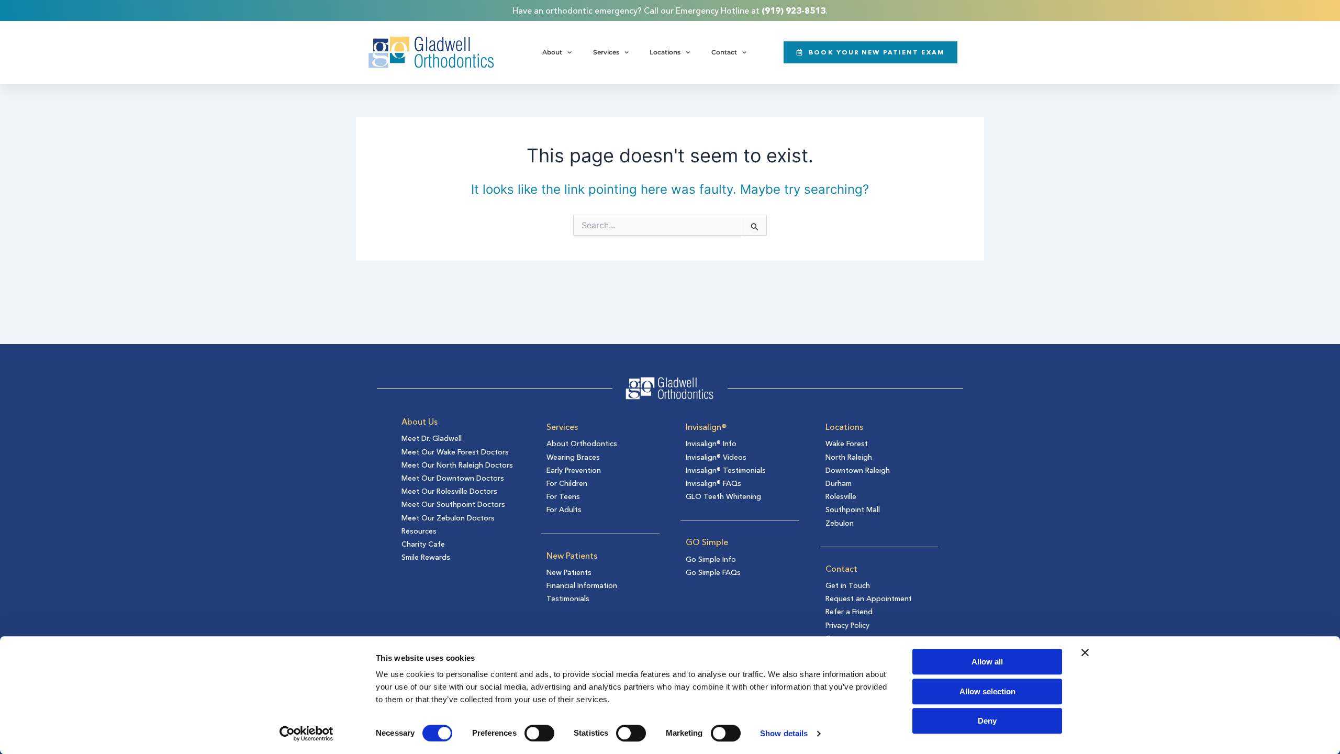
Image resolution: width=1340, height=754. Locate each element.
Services (606, 52)
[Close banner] (1085, 652)
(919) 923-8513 (793, 10)
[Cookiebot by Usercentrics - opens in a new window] (306, 733)
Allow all (987, 661)
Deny (987, 720)
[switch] (539, 733)
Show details (784, 733)
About (552, 52)
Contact (724, 52)
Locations (665, 52)
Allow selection (987, 691)
